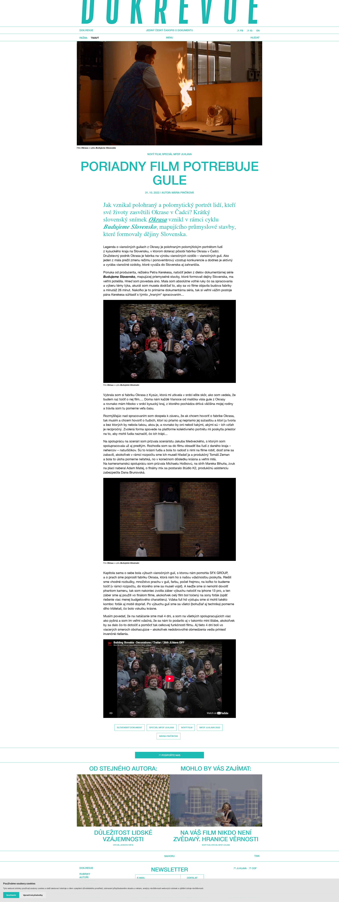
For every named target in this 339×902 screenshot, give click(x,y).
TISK (257, 856)
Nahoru (169, 856)
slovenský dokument (129, 727)
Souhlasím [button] (11, 895)
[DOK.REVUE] (169, 13)
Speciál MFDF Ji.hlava (177, 154)
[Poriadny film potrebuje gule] (169, 93)
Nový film (154, 154)
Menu (169, 37)
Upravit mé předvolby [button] (33, 895)
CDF (254, 868)
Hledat (255, 37)
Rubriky (84, 873)
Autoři (83, 877)
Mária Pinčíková (183, 192)
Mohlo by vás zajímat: (216, 768)
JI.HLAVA (242, 868)
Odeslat (192, 877)
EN (258, 30)
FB (241, 30)
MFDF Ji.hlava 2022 (209, 727)
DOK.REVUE (86, 30)
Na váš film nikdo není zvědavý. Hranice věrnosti (215, 835)
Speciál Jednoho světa (123, 845)
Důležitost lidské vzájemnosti (123, 835)
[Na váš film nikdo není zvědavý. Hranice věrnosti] (216, 800)
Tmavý (95, 37)
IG (251, 30)
